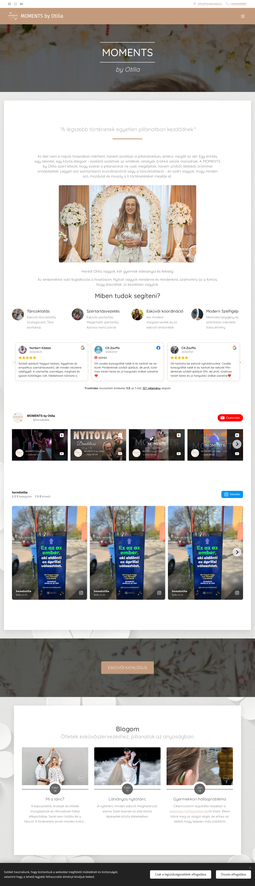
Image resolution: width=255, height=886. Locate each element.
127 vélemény (152, 388)
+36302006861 (238, 4)
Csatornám (233, 417)
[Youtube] (21, 4)
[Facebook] (9, 4)
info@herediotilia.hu (210, 4)
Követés (235, 494)
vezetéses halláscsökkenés (188, 811)
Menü (244, 16)
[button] (240, 362)
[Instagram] (15, 4)
